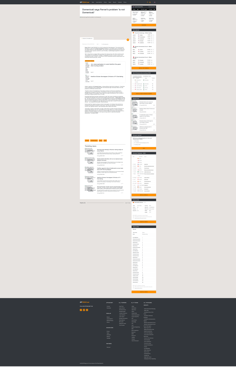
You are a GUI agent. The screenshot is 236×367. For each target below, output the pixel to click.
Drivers (105, 2)
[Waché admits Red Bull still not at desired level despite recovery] (90, 159)
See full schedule (144, 194)
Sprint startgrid (144, 12)
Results (114, 2)
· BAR (132, 328)
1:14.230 (150, 21)
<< (86, 38)
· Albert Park (146, 310)
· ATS (132, 323)
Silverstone (146, 185)
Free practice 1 (135, 11)
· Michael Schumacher (123, 318)
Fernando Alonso (97, 86)
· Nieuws (108, 317)
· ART (132, 318)
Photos (125, 2)
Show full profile (144, 221)
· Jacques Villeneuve (123, 313)
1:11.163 (142, 21)
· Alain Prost (121, 306)
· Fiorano (145, 346)
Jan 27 (134, 36)
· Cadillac (133, 337)
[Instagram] (87, 310)
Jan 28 (134, 38)
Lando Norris (138, 87)
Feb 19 (134, 62)
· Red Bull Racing (109, 320)
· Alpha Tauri (133, 309)
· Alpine (132, 311)
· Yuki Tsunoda (121, 325)
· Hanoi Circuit (146, 351)
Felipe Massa (135, 242)
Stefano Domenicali (99, 48)
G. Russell (143, 14)
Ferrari (86, 47)
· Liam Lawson (121, 316)
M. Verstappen (142, 36)
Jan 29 (134, 40)
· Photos (108, 322)
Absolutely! (136, 140)
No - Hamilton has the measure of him (141, 142)
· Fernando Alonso (122, 309)
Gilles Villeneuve (146, 177)
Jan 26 (134, 34)
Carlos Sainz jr (135, 282)
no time (142, 15)
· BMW (132, 333)
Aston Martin (139, 205)
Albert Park (146, 164)
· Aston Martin (134, 320)
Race (150, 11)
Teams (110, 2)
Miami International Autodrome (149, 173)
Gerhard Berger (135, 277)
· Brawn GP (133, 335)
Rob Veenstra (105, 44)
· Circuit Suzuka (147, 339)
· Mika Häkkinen (122, 320)
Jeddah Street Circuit (147, 171)
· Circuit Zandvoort (147, 341)
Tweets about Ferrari (138, 288)
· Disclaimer (108, 308)
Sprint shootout (134, 18)
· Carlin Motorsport (135, 340)
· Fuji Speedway (147, 348)
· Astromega (133, 321)
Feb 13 (134, 53)
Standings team (147, 76)
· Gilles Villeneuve (147, 350)
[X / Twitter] (84, 310)
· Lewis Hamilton (109, 318)
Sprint (142, 11)
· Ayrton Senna (122, 308)
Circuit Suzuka (146, 168)
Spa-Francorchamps (147, 187)
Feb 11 (134, 49)
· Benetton (133, 332)
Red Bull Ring (146, 183)
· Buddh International (148, 331)
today (84, 2)
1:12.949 (134, 14)
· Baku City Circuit (147, 327)
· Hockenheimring (147, 353)
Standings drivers (137, 76)
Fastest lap (151, 18)
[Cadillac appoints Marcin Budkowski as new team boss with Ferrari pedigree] (90, 169)
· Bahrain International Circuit (149, 322)
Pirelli (105, 140)
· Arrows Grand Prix (135, 316)
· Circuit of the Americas (148, 338)
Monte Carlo (146, 179)
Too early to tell (137, 144)
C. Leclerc (151, 20)
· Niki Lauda (121, 321)
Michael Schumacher (136, 239)
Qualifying (143, 18)
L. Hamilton (142, 42)
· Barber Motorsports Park (149, 329)
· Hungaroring (146, 355)
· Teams (107, 333)
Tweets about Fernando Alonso (140, 218)
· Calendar (108, 338)
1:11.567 (134, 22)
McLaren (146, 87)
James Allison (118, 97)
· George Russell (122, 311)
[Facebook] (81, 310)
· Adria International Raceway (149, 308)
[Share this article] (128, 40)
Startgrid (151, 12)
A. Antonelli (135, 14)
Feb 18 (134, 60)
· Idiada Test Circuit (147, 357)
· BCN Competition (135, 330)
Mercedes (147, 80)
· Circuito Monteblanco (148, 345)
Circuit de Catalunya (139, 33)
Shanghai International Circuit (149, 166)
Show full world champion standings (144, 93)
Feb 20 (134, 64)
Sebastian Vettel (136, 252)
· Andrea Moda (134, 313)
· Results (108, 336)
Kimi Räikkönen (135, 237)
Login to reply (127, 202)
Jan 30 (134, 42)
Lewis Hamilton (99, 2)
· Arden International (135, 314)
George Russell (139, 83)
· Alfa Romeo (133, 308)
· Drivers (108, 331)
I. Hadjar (141, 34)
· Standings (108, 334)
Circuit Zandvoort (147, 190)
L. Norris (150, 14)
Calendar (120, 2)
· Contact (108, 306)
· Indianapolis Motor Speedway (150, 358)
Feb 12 (134, 51)
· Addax (132, 306)
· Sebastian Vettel (122, 323)
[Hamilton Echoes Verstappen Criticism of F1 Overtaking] (90, 177)
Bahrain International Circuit (141, 46)
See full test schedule (144, 68)
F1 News (87, 140)
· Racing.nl (108, 347)
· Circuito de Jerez (147, 343)
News (93, 2)
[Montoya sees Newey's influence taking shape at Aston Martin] (90, 150)
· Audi (132, 325)
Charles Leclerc (139, 89)
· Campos (133, 339)
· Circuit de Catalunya (148, 332)
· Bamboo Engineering (135, 327)
